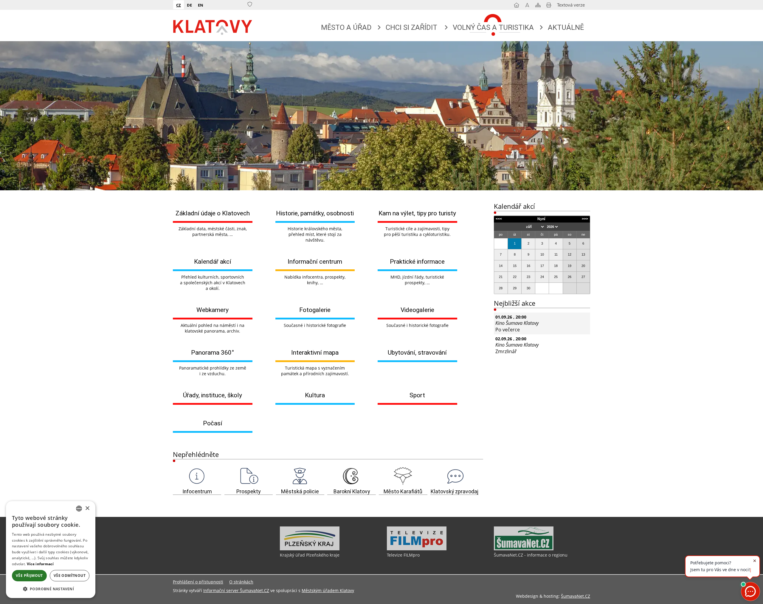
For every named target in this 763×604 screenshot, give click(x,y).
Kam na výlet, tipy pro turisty (417, 213)
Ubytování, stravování (417, 352)
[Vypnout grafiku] (527, 6)
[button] (50, 588)
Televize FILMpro (403, 555)
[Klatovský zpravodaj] (454, 476)
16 (528, 266)
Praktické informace (417, 261)
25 (556, 277)
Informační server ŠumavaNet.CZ (236, 590)
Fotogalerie (315, 309)
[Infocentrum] (197, 476)
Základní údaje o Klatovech (213, 213)
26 (569, 277)
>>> (585, 219)
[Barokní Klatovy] (351, 476)
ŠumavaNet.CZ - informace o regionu (530, 555)
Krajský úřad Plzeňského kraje (309, 555)
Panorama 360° (212, 352)
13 (583, 254)
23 (528, 277)
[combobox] (79, 509)
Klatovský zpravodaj (454, 492)
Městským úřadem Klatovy (328, 590)
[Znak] (250, 4)
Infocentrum (197, 492)
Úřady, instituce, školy (212, 395)
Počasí (212, 423)
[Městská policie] (300, 476)
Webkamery (212, 309)
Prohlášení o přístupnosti (198, 582)
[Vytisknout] (548, 6)
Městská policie (300, 492)
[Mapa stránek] (538, 6)
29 (515, 288)
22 (515, 277)
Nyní (541, 219)
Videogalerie (417, 309)
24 (542, 277)
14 (501, 266)
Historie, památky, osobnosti (315, 213)
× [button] (87, 508)
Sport (417, 395)
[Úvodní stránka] (516, 6)
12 (569, 254)
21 (501, 277)
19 (569, 266)
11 (556, 254)
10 (542, 254)
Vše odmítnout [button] (70, 575)
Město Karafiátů (403, 492)
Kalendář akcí (212, 261)
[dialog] (50, 549)
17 (542, 266)
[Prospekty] (248, 476)
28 (501, 288)
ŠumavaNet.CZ (575, 596)
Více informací (40, 563)
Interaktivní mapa (315, 352)
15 (515, 266)
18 (556, 266)
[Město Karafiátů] (403, 476)
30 (528, 288)
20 (583, 266)
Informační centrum (315, 261)
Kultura (315, 395)
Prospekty (248, 492)
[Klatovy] (213, 26)
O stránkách (241, 582)
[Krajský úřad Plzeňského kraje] (309, 549)
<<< (499, 219)
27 (583, 277)
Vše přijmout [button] (29, 575)
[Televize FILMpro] (416, 549)
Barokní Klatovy (352, 492)
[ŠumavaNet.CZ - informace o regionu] (523, 549)
